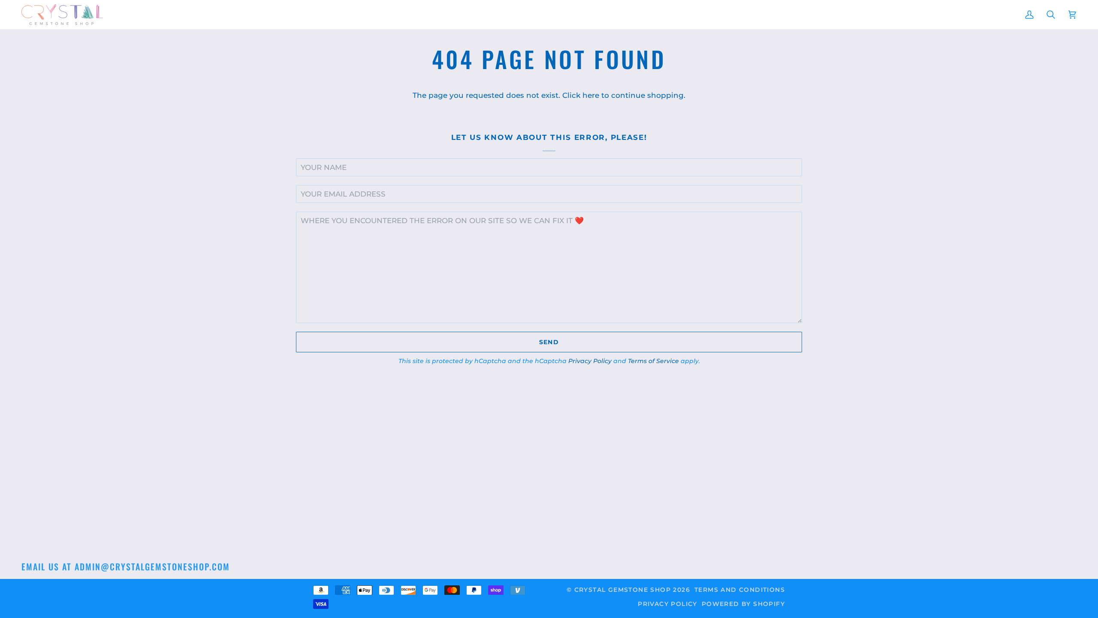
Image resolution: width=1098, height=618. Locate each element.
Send (549, 342)
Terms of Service (653, 361)
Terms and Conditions (739, 590)
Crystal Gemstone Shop (622, 590)
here (590, 95)
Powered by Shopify (743, 604)
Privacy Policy (590, 361)
